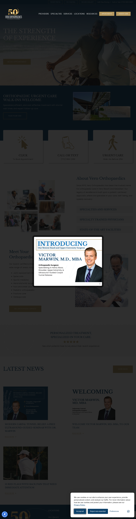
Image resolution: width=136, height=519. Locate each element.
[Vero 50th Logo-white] (13, 8)
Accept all (80, 511)
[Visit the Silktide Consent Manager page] (128, 511)
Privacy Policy (79, 505)
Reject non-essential (98, 511)
